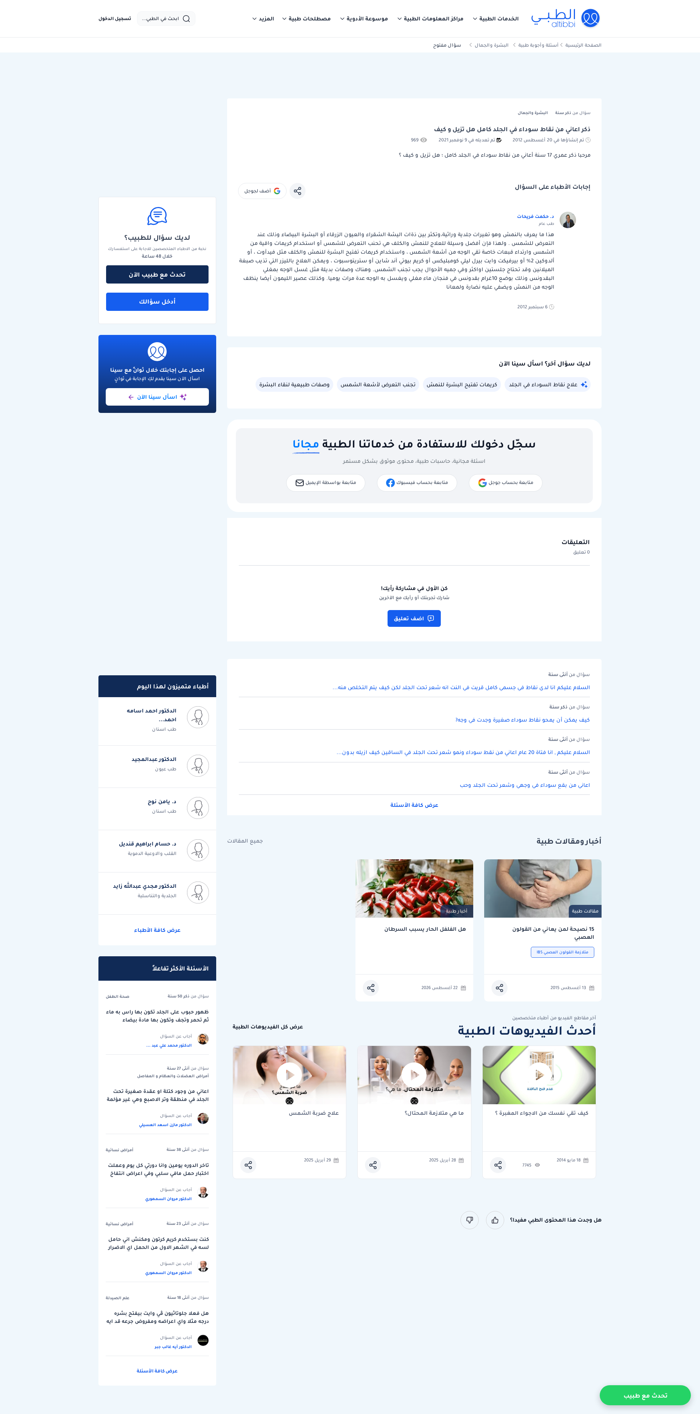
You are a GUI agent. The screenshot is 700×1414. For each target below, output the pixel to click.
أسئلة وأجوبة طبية (538, 45)
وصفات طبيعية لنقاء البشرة (294, 384)
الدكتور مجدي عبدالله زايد (144, 886)
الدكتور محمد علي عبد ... (169, 1045)
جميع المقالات (245, 840)
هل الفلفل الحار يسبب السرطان (425, 929)
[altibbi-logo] (566, 18)
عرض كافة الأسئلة (414, 805)
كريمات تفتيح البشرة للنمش (462, 384)
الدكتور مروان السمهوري (168, 1198)
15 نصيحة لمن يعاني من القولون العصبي (553, 933)
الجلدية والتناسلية (157, 895)
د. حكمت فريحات (535, 216)
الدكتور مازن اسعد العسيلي (165, 1124)
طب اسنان (164, 729)
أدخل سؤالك (157, 301)
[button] (495, 18)
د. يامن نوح (162, 801)
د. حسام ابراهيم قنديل (147, 843)
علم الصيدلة (117, 1297)
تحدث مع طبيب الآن (157, 274)
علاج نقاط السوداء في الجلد (543, 384)
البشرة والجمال (492, 45)
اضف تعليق (409, 618)
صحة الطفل (117, 996)
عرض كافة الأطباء (157, 930)
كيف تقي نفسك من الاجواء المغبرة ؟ (541, 1113)
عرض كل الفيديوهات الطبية (268, 1026)
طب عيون (165, 768)
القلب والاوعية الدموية (152, 853)
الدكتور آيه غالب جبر (173, 1346)
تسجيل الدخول (114, 18)
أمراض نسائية (119, 1150)
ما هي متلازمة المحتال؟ (434, 1113)
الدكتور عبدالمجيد (154, 759)
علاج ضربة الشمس (314, 1113)
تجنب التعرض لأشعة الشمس (378, 384)
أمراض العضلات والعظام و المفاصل (173, 1076)
